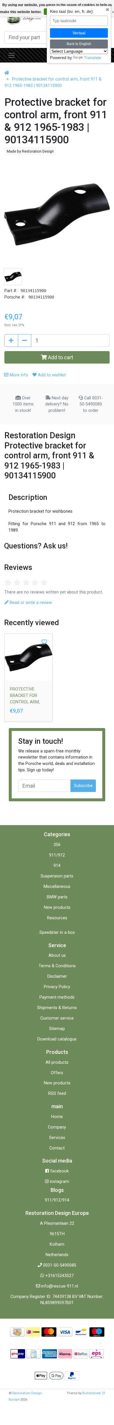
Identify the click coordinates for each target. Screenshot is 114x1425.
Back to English (79, 44)
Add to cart (60, 357)
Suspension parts (57, 876)
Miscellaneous (57, 886)
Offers (57, 1072)
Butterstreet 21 (93, 1393)
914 (57, 865)
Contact (57, 1148)
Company (57, 1127)
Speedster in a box (57, 932)
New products (57, 907)
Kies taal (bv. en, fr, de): (72, 11)
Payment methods (57, 997)
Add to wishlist (51, 375)
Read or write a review (30, 602)
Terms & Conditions (57, 965)
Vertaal (78, 33)
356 (57, 844)
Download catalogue (57, 1039)
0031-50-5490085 (59, 1265)
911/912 (57, 855)
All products (57, 1062)
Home (57, 1116)
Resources (57, 918)
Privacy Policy (57, 986)
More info (18, 375)
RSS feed (57, 1093)
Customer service (57, 1018)
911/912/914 (57, 1200)
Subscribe (83, 785)
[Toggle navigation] (11, 55)
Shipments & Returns (57, 1007)
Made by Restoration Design (30, 151)
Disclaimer (57, 976)
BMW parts (57, 897)
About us (57, 955)
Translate (92, 57)
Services (57, 1137)
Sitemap (57, 1028)
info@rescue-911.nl (59, 1286)
